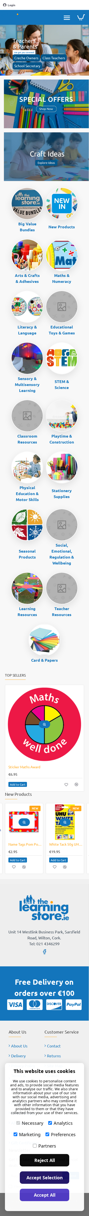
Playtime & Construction (61, 439)
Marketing (30, 1134)
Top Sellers (15, 675)
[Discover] (54, 1004)
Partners (47, 1146)
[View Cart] (81, 17)
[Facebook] (44, 951)
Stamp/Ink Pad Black (24, 844)
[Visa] (15, 1004)
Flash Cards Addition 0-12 (28, 767)
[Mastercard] (35, 1004)
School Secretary (27, 65)
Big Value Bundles (27, 226)
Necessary (32, 1123)
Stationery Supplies (62, 493)
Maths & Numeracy (61, 278)
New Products (61, 226)
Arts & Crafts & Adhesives (27, 278)
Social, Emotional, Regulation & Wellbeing (61, 553)
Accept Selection (44, 1178)
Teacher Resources (61, 611)
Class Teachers (54, 58)
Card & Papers (44, 660)
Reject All (44, 1160)
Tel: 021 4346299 (44, 943)
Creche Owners (26, 58)
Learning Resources (27, 611)
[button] (44, 724)
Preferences (63, 1134)
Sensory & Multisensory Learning (27, 384)
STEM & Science (62, 384)
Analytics (63, 1123)
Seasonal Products (27, 554)
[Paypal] (74, 1004)
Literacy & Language (27, 329)
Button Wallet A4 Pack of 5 (66, 844)
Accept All (44, 1195)
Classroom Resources (27, 439)
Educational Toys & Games (62, 329)
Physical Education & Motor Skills (27, 493)
